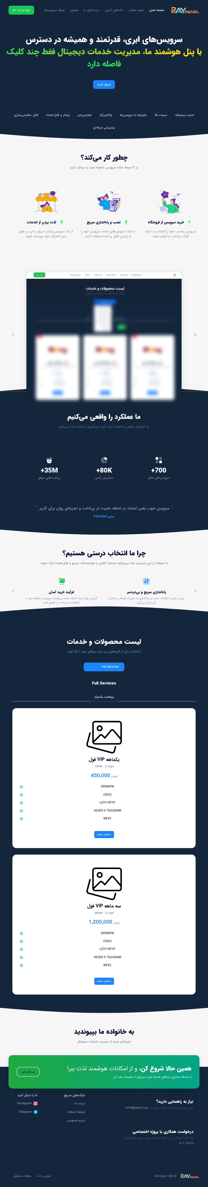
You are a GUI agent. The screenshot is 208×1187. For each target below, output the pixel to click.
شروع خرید (104, 84)
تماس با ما (44, 1176)
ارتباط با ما (186, 1142)
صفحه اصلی (156, 10)
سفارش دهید (104, 834)
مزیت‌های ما (91, 10)
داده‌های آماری (114, 10)
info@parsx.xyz (137, 1107)
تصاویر (74, 10)
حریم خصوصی (75, 1120)
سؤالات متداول (22, 1176)
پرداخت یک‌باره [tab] (104, 697)
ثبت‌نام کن (28, 1071)
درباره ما (80, 1103)
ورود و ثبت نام (21, 10)
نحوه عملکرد (136, 10)
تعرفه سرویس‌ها (54, 10)
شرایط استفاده (76, 1112)
